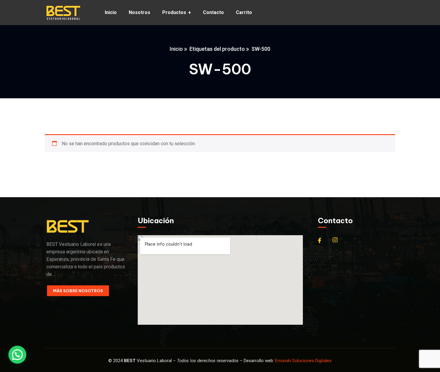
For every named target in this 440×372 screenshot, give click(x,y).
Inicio (176, 49)
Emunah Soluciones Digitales (303, 360)
